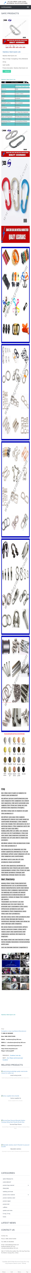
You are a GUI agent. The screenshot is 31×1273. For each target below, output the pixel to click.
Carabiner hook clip (15, 1055)
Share (4, 1272)
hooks (4, 1216)
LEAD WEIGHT (7, 1182)
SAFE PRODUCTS (8, 1179)
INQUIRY (7, 71)
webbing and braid (8, 1191)
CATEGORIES (6, 7)
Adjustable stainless (15, 1149)
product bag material (8, 1185)
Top (27, 1272)
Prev (4, 31)
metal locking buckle (15, 1075)
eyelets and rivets (7, 1210)
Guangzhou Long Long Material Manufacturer (13, 1031)
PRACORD (6, 1188)
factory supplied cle (16, 1098)
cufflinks (5, 1207)
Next (26, 31)
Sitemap (24, 1263)
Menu (19, 1272)
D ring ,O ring (6, 1213)
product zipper (7, 1201)
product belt (6, 1204)
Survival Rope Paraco (16, 1124)
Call (12, 1272)
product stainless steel (9, 1198)
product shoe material (9, 1194)
